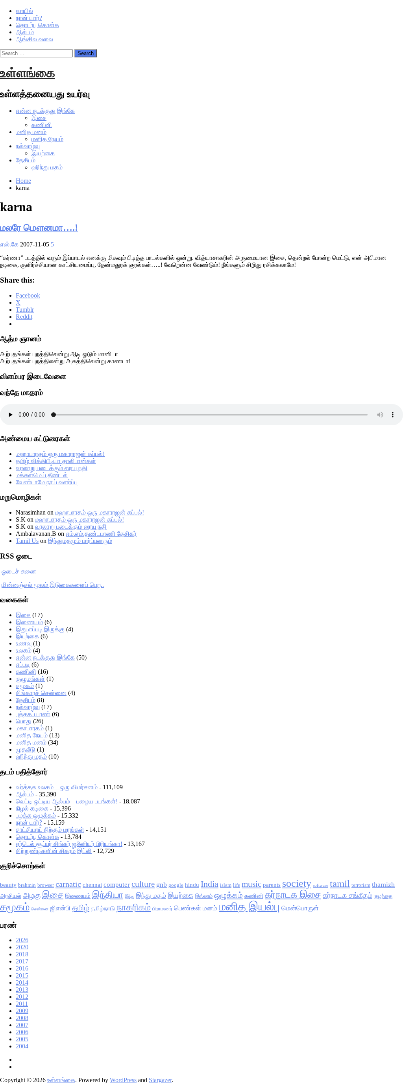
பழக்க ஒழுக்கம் (36, 815)
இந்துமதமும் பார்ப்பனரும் (80, 540)
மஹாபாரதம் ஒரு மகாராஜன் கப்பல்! (60, 453)
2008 (22, 1018)
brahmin (27, 885)
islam (225, 885)
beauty (8, 885)
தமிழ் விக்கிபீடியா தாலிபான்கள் (56, 461)
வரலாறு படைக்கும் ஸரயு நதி (51, 468)
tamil (340, 883)
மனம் (210, 908)
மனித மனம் (31, 132)
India (209, 884)
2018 (22, 954)
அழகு (32, 895)
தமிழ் (80, 907)
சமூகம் (25, 685)
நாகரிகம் (133, 907)
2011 (22, 1003)
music (251, 884)
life (236, 885)
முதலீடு (25, 749)
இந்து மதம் (151, 895)
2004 (22, 1046)
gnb (161, 884)
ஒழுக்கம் (228, 895)
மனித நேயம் (47, 139)
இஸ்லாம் (204, 896)
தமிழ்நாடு (103, 908)
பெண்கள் (187, 908)
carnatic (68, 884)
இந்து (129, 896)
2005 (22, 1039)
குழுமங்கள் (30, 678)
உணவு (23, 643)
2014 (22, 982)
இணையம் (29, 622)
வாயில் (24, 10)
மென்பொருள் (300, 908)
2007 (22, 1025)
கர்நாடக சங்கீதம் (347, 895)
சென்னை (39, 909)
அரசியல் (10, 896)
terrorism (360, 885)
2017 (22, 961)
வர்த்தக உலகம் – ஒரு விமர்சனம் (57, 787)
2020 (22, 947)
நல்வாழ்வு (28, 146)
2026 (22, 940)
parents (272, 885)
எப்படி (23, 664)
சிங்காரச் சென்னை (41, 692)
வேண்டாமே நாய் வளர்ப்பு (47, 482)
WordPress (123, 1080)
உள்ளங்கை (27, 73)
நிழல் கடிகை (32, 808)
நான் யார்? (29, 18)
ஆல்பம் (25, 32)
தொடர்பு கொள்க (37, 25)
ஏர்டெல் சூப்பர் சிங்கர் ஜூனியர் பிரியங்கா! (69, 843)
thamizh (383, 884)
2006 (22, 1032)
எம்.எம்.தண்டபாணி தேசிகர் (101, 533)
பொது (23, 721)
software (320, 885)
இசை (38, 117)
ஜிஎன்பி (60, 908)
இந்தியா (107, 895)
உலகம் (23, 650)
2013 (22, 989)
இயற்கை (43, 153)
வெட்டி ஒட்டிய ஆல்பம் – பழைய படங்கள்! (67, 801)
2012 (22, 996)
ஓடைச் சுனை (19, 571)
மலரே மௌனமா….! (39, 227)
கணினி (41, 124)
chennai (92, 885)
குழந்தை (383, 896)
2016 (22, 968)
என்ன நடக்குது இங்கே (45, 110)
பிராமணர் (162, 909)
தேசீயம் (25, 160)
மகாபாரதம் (30, 728)
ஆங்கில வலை (34, 39)
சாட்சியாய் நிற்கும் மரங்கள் (50, 829)
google (175, 885)
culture (143, 884)
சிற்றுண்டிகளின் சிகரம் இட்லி (54, 850)
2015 (22, 975)
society (296, 883)
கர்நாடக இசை (293, 895)
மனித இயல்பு (249, 906)
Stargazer (160, 1080)
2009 (22, 1010)
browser (45, 885)
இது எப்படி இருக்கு (40, 629)
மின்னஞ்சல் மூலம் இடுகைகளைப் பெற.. (53, 584)
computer (117, 884)
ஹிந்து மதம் (47, 167)
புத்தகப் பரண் (33, 714)
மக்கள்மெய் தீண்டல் (42, 475)
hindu (192, 885)
